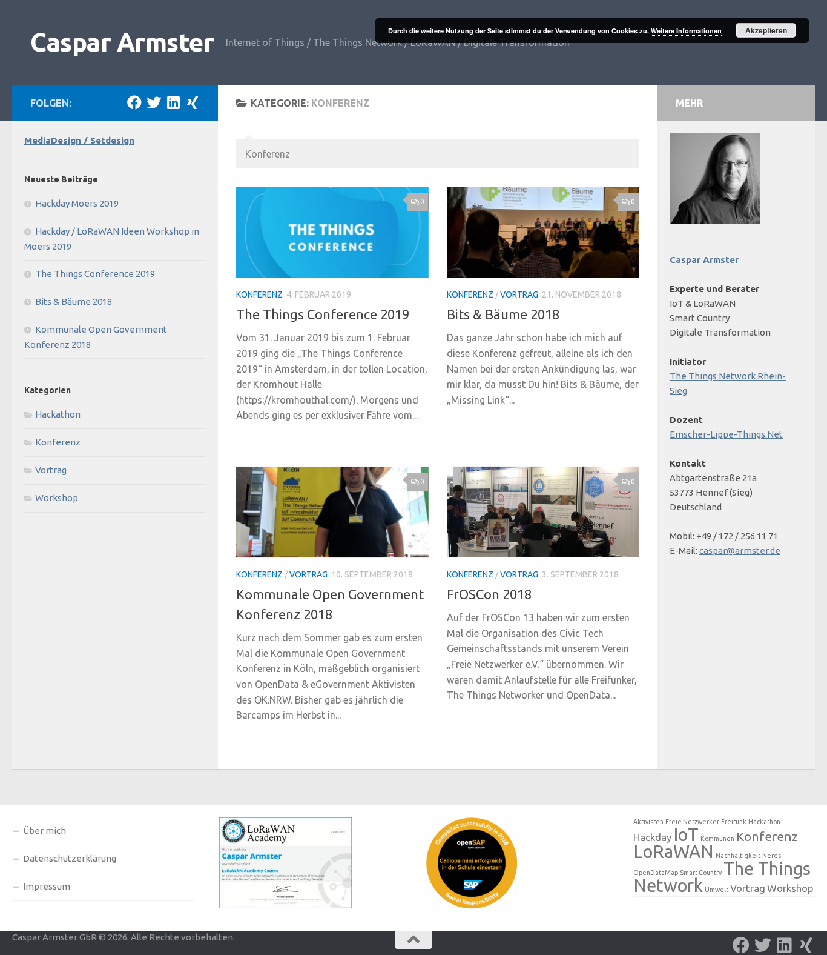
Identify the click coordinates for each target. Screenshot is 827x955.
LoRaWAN (673, 852)
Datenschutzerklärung (69, 858)
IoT (686, 835)
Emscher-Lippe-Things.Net (726, 434)
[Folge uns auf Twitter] (154, 102)
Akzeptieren (766, 30)
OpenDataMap (655, 872)
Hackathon (58, 414)
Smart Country (701, 872)
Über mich (44, 830)
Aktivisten (648, 821)
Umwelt (716, 889)
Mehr (689, 103)
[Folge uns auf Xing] (192, 102)
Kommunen (717, 838)
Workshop (56, 498)
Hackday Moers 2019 (77, 203)
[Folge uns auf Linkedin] (173, 102)
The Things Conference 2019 (322, 314)
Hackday (652, 837)
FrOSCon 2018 (489, 594)
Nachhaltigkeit (738, 855)
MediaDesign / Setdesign (79, 140)
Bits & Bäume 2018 (503, 314)
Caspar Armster (122, 42)
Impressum (46, 886)
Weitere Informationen (686, 30)
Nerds (771, 855)
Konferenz (259, 294)
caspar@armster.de (739, 550)
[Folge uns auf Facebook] (134, 102)
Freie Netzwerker (692, 821)
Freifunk (733, 821)
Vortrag (519, 294)
